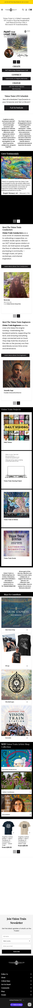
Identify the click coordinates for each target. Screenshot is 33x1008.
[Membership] (16, 612)
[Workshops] (16, 685)
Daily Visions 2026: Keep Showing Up (14, 903)
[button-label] (29, 902)
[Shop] (16, 648)
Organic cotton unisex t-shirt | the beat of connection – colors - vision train (7, 841)
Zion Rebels (6, 815)
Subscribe (16, 952)
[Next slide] (18, 62)
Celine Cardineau (8, 792)
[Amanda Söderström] (16, 758)
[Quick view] (13, 832)
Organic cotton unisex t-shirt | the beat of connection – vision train (23, 840)
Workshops (9, 702)
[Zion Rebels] (16, 803)
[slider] (16, 669)
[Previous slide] (14, 62)
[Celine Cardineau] (16, 780)
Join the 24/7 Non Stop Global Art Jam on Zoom (16, 2)
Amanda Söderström (9, 769)
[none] (16, 615)
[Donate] (16, 720)
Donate (8, 738)
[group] (16, 44)
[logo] (16, 962)
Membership (10, 630)
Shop (7, 666)
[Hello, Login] (26, 9)
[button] (2, 9)
